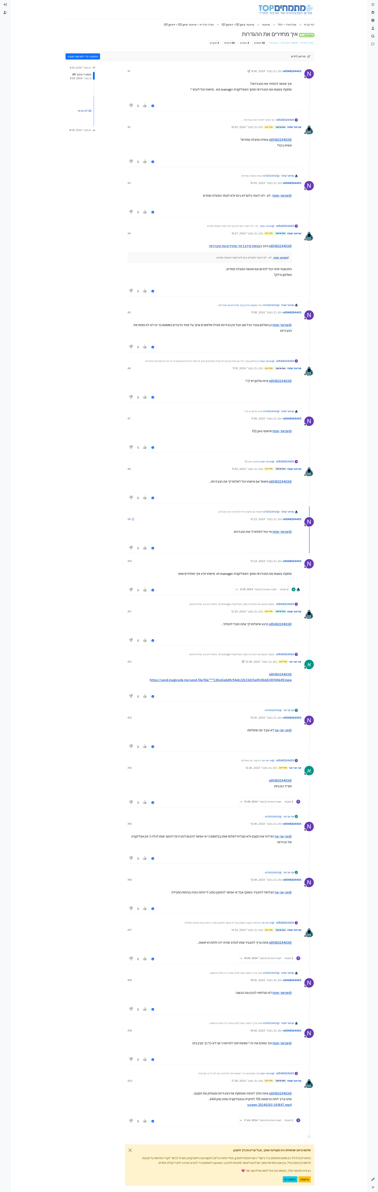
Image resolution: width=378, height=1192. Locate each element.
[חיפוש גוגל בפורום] (372, 36)
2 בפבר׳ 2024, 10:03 (243, 127)
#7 (129, 418)
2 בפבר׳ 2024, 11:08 (263, 312)
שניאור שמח (294, 127)
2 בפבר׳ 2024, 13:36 (258, 767)
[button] (372, 1179)
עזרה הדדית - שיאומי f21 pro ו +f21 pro (291, 42)
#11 (129, 611)
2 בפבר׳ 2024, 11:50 (244, 468)
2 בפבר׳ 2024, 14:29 (243, 929)
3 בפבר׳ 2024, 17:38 (244, 1080)
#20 (130, 1080)
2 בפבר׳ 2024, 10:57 (244, 233)
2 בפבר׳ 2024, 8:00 (263, 71)
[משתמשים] (372, 28)
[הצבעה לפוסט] (145, 105)
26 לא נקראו (84, 110)
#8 (129, 468)
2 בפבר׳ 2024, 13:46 (262, 823)
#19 (130, 1030)
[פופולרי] (372, 12)
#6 (129, 368)
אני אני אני (295, 661)
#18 (130, 980)
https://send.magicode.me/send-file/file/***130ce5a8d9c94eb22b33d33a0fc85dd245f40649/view (221, 680)
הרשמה (304, 1179)
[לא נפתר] (372, 20)
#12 (130, 661)
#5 (129, 312)
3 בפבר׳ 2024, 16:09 (262, 1030)
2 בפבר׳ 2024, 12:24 (262, 561)
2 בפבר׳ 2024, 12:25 (243, 611)
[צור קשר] (372, 44)
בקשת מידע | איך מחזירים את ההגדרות (234, 246)
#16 (130, 879)
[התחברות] (5, 5)
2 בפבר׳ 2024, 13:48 (262, 879)
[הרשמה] (5, 12)
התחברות (290, 1179)
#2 (129, 127)
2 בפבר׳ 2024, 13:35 (262, 717)
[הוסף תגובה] (152, 106)
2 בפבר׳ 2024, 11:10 (244, 368)
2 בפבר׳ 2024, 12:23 (262, 519)
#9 (129, 519)
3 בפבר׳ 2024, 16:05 (262, 980)
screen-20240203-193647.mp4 (269, 1105)
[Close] (130, 1150)
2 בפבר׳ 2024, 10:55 (262, 183)
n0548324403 (292, 71)
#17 (130, 929)
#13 (130, 717)
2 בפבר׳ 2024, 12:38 (258, 661)
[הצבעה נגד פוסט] (131, 105)
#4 (129, 233)
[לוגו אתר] (285, 9)
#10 (130, 561)
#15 (130, 823)
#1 (129, 71)
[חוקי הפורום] (372, 5)
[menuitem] (5, 5)
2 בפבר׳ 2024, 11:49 (263, 418)
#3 (129, 183)
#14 (130, 767)
